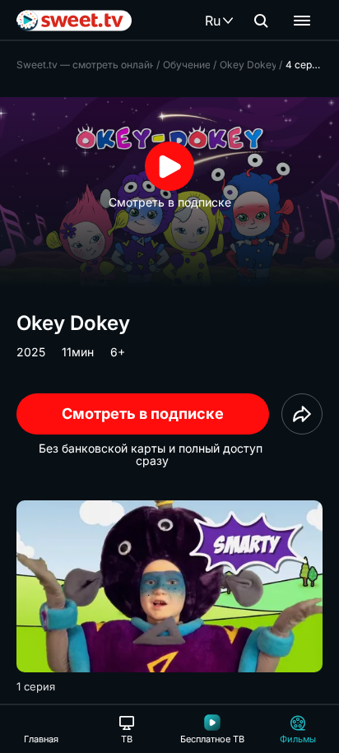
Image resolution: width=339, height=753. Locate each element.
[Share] (302, 414)
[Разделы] (302, 20)
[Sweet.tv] (74, 20)
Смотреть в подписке (143, 413)
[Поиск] (260, 20)
